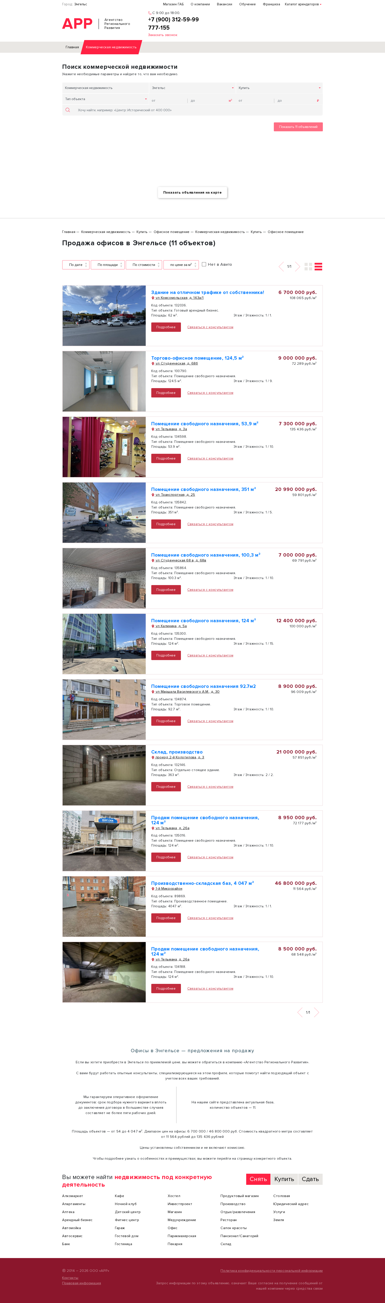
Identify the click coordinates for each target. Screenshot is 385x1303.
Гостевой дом (126, 1236)
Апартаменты (74, 1204)
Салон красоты (234, 1228)
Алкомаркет (72, 1196)
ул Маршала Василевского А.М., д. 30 (187, 691)
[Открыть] (104, 316)
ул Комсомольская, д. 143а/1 (179, 298)
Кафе (119, 1196)
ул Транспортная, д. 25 (175, 494)
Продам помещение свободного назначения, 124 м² (205, 820)
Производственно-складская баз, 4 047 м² (202, 883)
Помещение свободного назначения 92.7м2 (203, 686)
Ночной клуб (126, 1204)
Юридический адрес (291, 1204)
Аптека (68, 1212)
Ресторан (229, 1220)
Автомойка (71, 1228)
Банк (66, 1244)
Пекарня (175, 1244)
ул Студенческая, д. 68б (176, 363)
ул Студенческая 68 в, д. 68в (180, 560)
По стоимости (144, 265)
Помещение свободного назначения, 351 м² (203, 489)
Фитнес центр (127, 1220)
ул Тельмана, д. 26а (172, 828)
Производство (233, 1204)
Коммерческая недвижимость (89, 88)
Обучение (247, 4)
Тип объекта (75, 99)
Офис (172, 1228)
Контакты (70, 1278)
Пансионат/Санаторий (239, 1236)
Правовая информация (81, 1283)
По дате (75, 265)
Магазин (175, 1212)
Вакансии (224, 4)
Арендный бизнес (77, 1220)
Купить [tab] (284, 1179)
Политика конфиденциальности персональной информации (272, 1271)
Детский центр (128, 1212)
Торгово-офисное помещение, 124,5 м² (197, 358)
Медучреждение (182, 1220)
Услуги (279, 1212)
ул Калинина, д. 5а (171, 626)
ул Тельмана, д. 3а (171, 429)
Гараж (120, 1228)
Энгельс (80, 4)
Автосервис (72, 1236)
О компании (200, 4)
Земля (278, 1220)
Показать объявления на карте (192, 192)
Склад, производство (177, 752)
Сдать (310, 1179)
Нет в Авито (220, 264)
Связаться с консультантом (210, 327)
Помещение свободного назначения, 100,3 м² (206, 555)
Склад (226, 1244)
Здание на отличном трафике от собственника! (207, 292)
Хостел (174, 1196)
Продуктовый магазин (240, 1196)
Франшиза (271, 4)
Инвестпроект (180, 1204)
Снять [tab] (258, 1179)
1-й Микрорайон (168, 888)
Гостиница (123, 1244)
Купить (244, 88)
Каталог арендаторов (302, 4)
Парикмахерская (182, 1236)
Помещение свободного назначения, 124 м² (203, 621)
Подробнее (166, 327)
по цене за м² (181, 265)
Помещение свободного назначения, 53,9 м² (205, 424)
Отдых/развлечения (238, 1212)
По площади (108, 265)
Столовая (281, 1196)
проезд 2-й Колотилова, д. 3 (179, 757)
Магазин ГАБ (173, 4)
